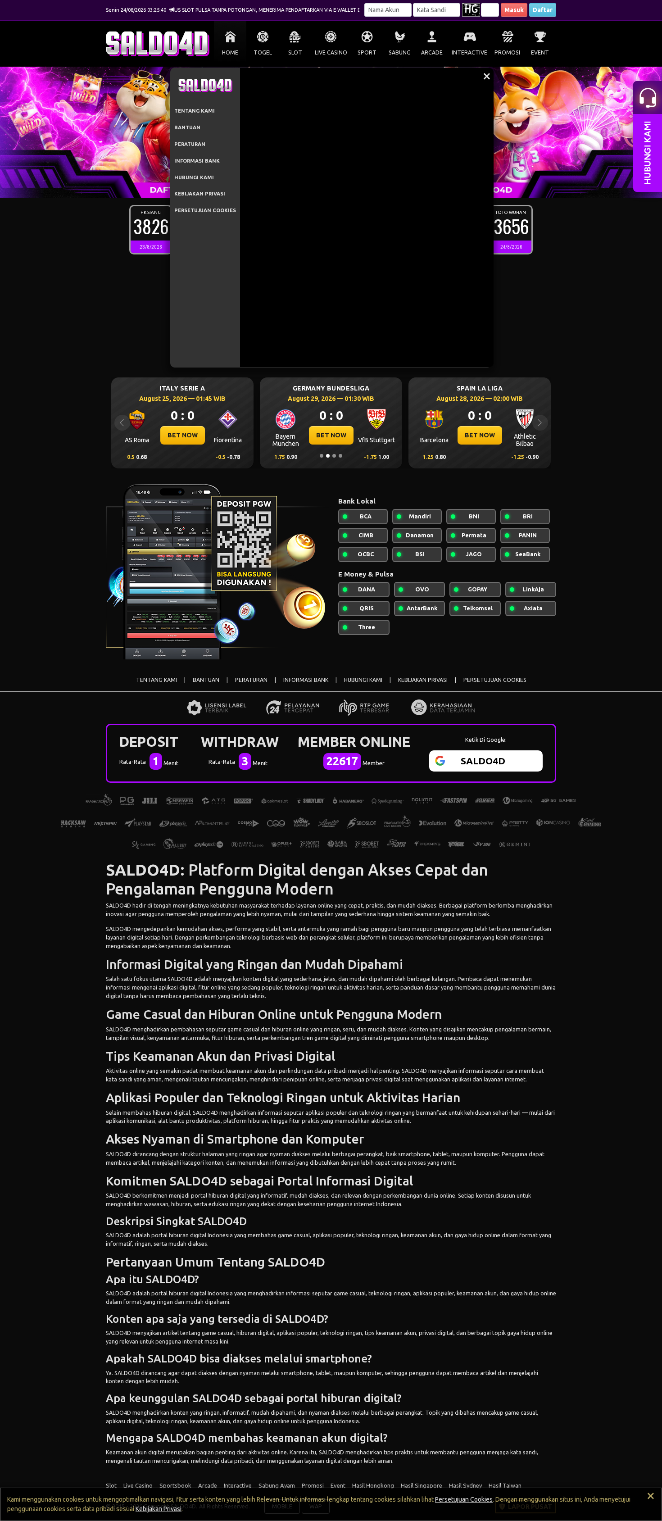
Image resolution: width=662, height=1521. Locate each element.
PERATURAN (189, 144)
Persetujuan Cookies (464, 1499)
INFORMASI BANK (197, 160)
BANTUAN (187, 127)
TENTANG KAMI (194, 111)
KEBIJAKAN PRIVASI (199, 193)
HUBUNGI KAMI (194, 177)
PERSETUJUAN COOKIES (205, 210)
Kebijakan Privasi (158, 1508)
